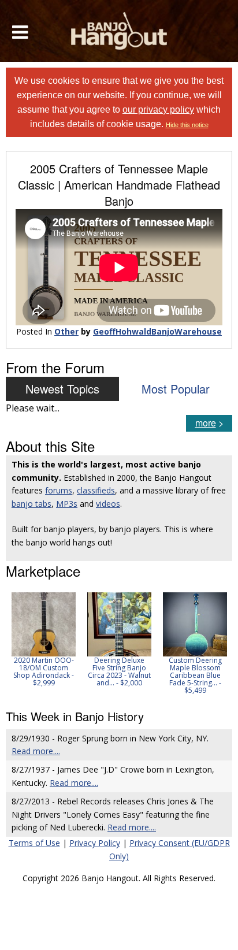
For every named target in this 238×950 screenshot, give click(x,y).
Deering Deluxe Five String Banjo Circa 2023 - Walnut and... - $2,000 (119, 671)
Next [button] (216, 643)
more (205, 422)
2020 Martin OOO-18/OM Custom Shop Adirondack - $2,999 (43, 671)
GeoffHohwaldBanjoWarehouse (157, 331)
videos (108, 503)
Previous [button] (11, 643)
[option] (43, 639)
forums (58, 490)
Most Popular (176, 388)
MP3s (66, 503)
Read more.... (36, 750)
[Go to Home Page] (119, 31)
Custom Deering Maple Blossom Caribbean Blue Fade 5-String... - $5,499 (195, 675)
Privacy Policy (94, 842)
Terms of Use (34, 842)
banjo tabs (31, 503)
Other (66, 331)
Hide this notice (187, 124)
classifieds (96, 490)
